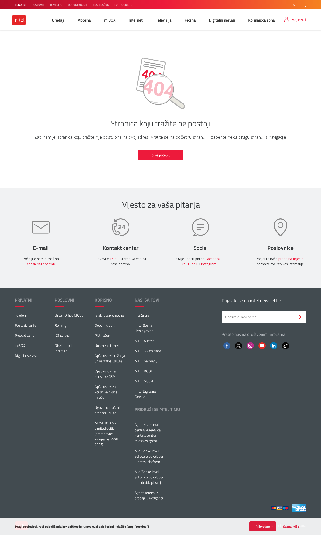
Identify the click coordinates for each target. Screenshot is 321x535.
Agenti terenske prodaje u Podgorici (149, 495)
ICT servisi (62, 335)
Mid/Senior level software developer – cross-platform (149, 456)
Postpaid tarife (25, 325)
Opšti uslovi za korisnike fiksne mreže (106, 392)
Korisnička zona (261, 20)
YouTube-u (190, 264)
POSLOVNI (38, 5)
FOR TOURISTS (123, 5)
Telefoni (21, 315)
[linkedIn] (273, 345)
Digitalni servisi (222, 20)
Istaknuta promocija (109, 315)
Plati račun (102, 335)
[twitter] (238, 345)
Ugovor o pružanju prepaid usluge (108, 410)
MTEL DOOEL (144, 371)
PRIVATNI (20, 5)
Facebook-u (214, 258)
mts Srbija (142, 315)
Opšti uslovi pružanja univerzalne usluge (110, 358)
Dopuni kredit (104, 325)
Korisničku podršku (40, 264)
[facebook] (226, 345)
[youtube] (261, 345)
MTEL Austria (144, 341)
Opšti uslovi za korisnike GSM (105, 373)
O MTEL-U (56, 5)
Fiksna (190, 20)
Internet (136, 20)
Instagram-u (210, 264)
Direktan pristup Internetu (66, 348)
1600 (113, 258)
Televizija (164, 20)
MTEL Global (144, 381)
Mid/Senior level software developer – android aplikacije (149, 477)
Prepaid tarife (25, 335)
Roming (60, 325)
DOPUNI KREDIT (78, 5)
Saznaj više (291, 526)
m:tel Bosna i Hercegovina (144, 328)
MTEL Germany (146, 361)
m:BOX (110, 20)
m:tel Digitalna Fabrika (145, 394)
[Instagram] (250, 345)
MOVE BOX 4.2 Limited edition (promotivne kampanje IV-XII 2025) (106, 433)
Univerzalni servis (107, 345)
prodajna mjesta (291, 258)
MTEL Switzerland (148, 351)
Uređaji (58, 20)
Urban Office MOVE (69, 315)
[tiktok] (285, 345)
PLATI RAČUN (101, 5)
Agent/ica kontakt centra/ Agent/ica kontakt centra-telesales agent (148, 432)
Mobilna (84, 20)
